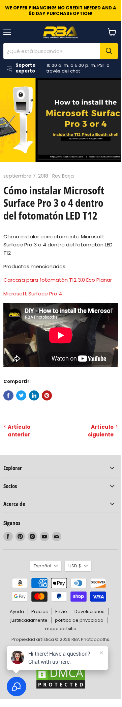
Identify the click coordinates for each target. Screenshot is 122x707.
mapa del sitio (61, 628)
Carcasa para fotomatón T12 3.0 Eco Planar (57, 279)
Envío (61, 611)
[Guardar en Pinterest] (47, 395)
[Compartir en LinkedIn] (34, 395)
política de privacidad (79, 620)
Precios (39, 611)
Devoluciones (89, 611)
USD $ (74, 566)
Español (42, 566)
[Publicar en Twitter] (21, 395)
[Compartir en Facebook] (8, 395)
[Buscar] (109, 51)
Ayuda (17, 611)
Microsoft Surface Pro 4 (32, 293)
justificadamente (29, 620)
